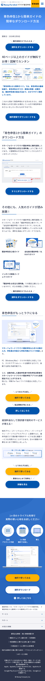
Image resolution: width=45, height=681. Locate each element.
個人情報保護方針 (28, 634)
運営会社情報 (15, 634)
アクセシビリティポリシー (34, 650)
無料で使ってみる (22, 397)
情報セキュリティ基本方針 (19, 638)
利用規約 (33, 638)
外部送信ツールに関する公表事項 (22, 646)
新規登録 (35, 3)
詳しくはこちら (23, 410)
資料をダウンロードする (23, 47)
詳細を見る (23, 484)
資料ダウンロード (22, 589)
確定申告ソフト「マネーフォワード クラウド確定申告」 (21, 607)
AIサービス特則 (22, 654)
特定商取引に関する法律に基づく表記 (22, 642)
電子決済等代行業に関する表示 (12, 650)
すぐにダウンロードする (23, 191)
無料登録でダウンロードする (23, 116)
